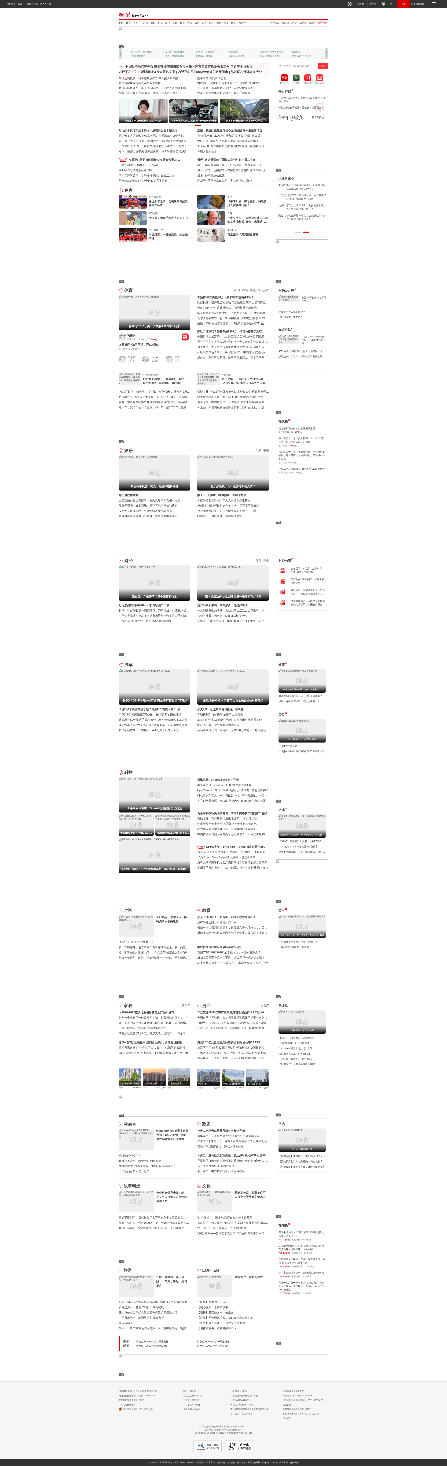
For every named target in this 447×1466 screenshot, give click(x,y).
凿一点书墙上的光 (171, 51)
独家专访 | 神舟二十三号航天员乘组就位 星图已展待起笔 (232, 1141)
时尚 (128, 910)
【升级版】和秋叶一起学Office (295, 1058)
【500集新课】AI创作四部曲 (294, 1043)
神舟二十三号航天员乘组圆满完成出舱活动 (302, 468)
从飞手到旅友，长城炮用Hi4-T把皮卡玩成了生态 (149, 730)
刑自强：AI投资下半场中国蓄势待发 (227, 159)
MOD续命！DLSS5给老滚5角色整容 (298, 846)
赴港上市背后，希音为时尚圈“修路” (140, 1160)
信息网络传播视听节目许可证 (296, 1409)
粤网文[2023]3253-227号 (242, 1405)
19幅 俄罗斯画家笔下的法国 (294, 947)
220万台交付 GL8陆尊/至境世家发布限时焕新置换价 (229, 719)
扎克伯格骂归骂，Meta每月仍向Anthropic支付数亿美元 (231, 800)
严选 (282, 1124)
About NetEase (187, 1462)
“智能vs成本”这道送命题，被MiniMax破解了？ (147, 1166)
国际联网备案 (189, 1391)
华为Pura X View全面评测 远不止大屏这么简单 (226, 857)
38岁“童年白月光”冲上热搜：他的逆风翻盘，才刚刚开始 (153, 1052)
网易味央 (285, 22)
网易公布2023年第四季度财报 (152, 1345)
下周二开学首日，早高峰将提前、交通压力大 (147, 175)
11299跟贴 (309, 1266)
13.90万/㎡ (264, 1087)
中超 (253, 290)
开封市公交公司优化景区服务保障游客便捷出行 (148, 1312)
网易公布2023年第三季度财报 (213, 1345)
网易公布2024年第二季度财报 (152, 1341)
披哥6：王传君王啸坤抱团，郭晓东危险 (221, 495)
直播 (182, 22)
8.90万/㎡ (137, 1087)
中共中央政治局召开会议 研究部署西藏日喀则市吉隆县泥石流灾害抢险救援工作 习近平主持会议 (185, 66)
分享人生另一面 (299, 51)
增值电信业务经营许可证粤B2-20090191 (138, 1391)
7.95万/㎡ (215, 1087)
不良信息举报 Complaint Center (262, 1462)
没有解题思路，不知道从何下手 (216, 922)
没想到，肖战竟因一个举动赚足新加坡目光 (145, 510)
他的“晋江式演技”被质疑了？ (136, 942)
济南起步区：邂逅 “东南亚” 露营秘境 (141, 1307)
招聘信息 (221, 1462)
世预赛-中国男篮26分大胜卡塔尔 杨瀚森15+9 (225, 297)
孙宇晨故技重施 (128, 495)
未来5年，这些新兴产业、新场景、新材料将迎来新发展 (153, 83)
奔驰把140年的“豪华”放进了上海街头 (220, 714)
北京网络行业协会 (238, 1391)
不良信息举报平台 (191, 1405)
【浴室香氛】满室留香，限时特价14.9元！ (302, 1156)
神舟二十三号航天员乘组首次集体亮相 (221, 1130)
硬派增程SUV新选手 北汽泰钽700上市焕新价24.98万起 (153, 719)
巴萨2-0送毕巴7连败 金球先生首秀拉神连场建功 (227, 307)
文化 (175, 22)
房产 (197, 22)
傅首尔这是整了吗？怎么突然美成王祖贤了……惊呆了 (152, 1033)
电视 (266, 450)
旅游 (128, 1270)
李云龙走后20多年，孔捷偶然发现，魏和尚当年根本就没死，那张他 (302, 207)
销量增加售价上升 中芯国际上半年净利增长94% (227, 823)
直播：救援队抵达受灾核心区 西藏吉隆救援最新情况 (229, 130)
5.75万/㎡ (240, 1087)
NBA (237, 290)
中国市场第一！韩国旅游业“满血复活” (142, 1317)
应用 (20, 4)
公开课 (294, 22)
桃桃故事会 (286, 179)
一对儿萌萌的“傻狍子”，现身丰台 (139, 165)
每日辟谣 (285, 91)
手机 (201, 847)
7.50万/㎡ (161, 1087)
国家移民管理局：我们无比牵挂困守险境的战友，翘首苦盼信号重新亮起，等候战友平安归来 (302, 455)
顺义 (170, 1087)
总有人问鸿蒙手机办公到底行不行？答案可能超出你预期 (232, 862)
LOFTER (210, 1270)
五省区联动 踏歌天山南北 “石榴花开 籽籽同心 (225, 92)
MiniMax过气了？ (129, 1155)
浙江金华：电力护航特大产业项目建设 (221, 1171)
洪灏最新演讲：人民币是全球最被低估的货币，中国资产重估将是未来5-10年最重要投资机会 (308, 603)
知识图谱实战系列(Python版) (294, 1053)
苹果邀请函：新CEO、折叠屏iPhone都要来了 (225, 785)
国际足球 (263, 290)
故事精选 (132, 1185)
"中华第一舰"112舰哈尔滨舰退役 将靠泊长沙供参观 (228, 135)
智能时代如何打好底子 (211, 78)
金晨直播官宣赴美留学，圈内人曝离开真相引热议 (149, 500)
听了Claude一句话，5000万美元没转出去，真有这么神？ (233, 790)
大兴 (224, 1087)
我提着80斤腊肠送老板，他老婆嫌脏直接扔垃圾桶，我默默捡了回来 (302, 197)
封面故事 (167, 56)
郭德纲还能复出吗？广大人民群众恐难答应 (223, 500)
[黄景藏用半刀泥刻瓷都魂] (211, 235)
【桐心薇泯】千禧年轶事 (212, 1307)
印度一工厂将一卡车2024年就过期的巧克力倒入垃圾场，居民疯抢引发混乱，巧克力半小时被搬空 (302, 1286)
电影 (258, 450)
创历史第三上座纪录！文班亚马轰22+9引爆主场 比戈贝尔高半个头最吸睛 (245, 381)
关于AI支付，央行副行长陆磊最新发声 (231, 180)
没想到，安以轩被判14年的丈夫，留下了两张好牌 (228, 505)
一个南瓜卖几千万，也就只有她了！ (298, 941)
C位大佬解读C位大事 (238, 51)
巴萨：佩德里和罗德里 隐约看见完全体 (229, 170)
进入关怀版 (45, 4)
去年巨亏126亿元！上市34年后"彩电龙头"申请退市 (306, 570)
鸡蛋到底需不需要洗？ (291, 317)
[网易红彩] (185, 336)
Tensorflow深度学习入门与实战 (295, 1048)
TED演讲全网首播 (139, 56)
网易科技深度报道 (236, 56)
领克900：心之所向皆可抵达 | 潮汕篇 (220, 709)
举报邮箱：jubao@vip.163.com (297, 1395)
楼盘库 (265, 1005)
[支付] (384, 4)
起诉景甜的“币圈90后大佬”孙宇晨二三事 (144, 605)
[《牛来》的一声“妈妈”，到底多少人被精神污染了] (211, 202)
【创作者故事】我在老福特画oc (217, 1328)
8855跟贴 (306, 1239)
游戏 (282, 810)
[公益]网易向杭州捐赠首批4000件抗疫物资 (302, 751)
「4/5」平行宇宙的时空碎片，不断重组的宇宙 (314, 340)
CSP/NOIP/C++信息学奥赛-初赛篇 (297, 1064)
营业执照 (287, 1405)
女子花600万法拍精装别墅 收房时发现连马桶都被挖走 (230, 146)
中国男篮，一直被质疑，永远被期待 (168, 236)
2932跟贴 (308, 1253)
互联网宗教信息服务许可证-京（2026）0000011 (301, 1416)
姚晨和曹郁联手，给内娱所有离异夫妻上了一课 (226, 510)
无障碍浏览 (32, 4)
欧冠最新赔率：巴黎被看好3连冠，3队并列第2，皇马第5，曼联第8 (165, 381)
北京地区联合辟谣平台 (240, 1400)
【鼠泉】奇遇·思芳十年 (211, 1302)
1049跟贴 (306, 1276)
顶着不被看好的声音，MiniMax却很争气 (222, 615)
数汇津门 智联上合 (208, 83)
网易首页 (11, 4)
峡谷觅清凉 (126, 1323)
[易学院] (291, 117)
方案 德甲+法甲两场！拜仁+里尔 (139, 344)
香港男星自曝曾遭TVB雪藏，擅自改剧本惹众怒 (148, 516)
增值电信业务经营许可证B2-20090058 (137, 1395)
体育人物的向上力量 (269, 56)
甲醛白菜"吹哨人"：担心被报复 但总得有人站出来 (228, 140)
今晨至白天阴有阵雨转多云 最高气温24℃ (154, 159)
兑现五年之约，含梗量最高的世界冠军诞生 (168, 203)
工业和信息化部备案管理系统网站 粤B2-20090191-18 (223, 1426)
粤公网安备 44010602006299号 (138, 1409)
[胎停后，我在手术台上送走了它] (133, 218)
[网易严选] (373, 4)
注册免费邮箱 (417, 4)
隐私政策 (241, 1462)
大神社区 (274, 22)
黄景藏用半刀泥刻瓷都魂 (242, 234)
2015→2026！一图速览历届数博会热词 (143, 92)
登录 (403, 4)
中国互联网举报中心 (192, 1400)
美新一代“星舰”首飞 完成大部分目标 (220, 1146)
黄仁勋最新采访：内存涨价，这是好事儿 (222, 605)
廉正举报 (283, 1462)
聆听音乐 (200, 51)
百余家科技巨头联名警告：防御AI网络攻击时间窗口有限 (232, 813)
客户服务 (231, 1462)
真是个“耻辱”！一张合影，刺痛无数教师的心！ (226, 917)
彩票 (145, 22)
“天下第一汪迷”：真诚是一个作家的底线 (222, 1228)
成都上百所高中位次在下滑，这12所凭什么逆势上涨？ (231, 957)
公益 (282, 714)
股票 (258, 560)
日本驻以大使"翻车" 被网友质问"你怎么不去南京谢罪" (152, 146)
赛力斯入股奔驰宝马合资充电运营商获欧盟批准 (226, 828)
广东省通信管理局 (127, 1405)
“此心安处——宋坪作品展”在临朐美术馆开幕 (224, 1217)
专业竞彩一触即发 (300, 56)
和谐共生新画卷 (207, 151)
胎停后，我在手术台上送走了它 (168, 217)
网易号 (242, 22)
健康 (219, 22)
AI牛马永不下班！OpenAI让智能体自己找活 (232, 165)
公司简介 (200, 1462)
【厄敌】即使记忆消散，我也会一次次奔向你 (225, 1317)
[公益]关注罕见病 (288, 746)
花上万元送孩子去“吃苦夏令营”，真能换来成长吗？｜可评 (233, 962)
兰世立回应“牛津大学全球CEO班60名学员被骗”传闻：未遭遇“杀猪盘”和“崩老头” (247, 220)
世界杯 (137, 22)
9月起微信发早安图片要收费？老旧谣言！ (301, 107)
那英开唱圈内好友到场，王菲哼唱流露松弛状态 (148, 505)
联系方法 (210, 1462)
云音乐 (312, 22)
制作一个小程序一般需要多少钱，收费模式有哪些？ (151, 1017)
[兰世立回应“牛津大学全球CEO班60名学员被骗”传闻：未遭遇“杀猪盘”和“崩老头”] (211, 218)
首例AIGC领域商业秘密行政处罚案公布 (143, 180)
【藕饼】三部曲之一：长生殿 (215, 1312)
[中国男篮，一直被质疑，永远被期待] (133, 235)
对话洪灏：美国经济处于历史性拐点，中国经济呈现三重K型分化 (308, 592)
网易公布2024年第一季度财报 (213, 1341)
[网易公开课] (361, 4)
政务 (233, 22)
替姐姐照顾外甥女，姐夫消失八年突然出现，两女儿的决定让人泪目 (301, 217)
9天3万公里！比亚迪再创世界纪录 (218, 724)
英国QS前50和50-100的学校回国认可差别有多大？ (229, 952)
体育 (128, 22)
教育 (189, 22)
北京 (226, 22)
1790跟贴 (306, 1293)
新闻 (121, 22)
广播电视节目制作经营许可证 (244, 1395)
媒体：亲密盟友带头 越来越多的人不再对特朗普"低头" (152, 151)
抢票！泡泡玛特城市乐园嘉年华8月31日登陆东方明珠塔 (153, 1302)
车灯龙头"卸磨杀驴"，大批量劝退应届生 (307, 581)
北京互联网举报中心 (192, 1395)
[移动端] (350, 4)
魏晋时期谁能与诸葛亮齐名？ (314, 299)
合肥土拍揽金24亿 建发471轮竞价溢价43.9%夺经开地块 (232, 1022)
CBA (245, 290)
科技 (160, 22)
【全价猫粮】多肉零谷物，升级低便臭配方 (302, 1166)
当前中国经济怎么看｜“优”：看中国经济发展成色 (149, 78)
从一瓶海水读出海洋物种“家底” (216, 1165)
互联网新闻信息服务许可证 (131, 1400)
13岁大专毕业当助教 (205, 56)
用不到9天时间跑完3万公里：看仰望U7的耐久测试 (150, 714)
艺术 (282, 910)
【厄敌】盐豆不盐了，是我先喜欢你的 (221, 1323)
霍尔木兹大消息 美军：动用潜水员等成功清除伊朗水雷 (152, 140)
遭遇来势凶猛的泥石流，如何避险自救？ (301, 696)
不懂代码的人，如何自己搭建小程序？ (142, 1028)
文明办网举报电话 (191, 1409)
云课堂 (283, 1005)
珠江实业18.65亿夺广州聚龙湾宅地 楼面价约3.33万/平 (230, 1012)
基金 (266, 560)
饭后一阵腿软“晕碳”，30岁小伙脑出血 (299, 701)
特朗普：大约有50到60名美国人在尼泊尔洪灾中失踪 (151, 135)
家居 (204, 22)
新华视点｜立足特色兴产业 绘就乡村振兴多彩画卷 (228, 1135)
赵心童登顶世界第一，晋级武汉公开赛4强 (301, 1272)
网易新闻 (134, 14)
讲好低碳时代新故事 (269, 51)
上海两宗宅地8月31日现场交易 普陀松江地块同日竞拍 (230, 1047)
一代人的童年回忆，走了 (134, 1171)
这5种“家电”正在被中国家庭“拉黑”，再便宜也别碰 (150, 1042)
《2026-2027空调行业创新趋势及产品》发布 (146, 1012)
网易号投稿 (318, 117)
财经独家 (285, 560)
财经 (153, 22)
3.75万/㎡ (185, 1087)
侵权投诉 (294, 1462)
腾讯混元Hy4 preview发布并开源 (218, 779)
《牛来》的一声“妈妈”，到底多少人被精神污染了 (246, 203)
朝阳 (121, 1087)
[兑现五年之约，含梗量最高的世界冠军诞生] (133, 202)
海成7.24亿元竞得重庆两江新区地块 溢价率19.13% (228, 1042)
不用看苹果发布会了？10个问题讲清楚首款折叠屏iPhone (232, 867)
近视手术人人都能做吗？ (292, 311)
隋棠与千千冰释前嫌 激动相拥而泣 (219, 516)
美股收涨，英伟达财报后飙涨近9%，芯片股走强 (227, 818)
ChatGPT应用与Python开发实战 (296, 1038)
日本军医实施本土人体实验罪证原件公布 (222, 88)
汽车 (211, 22)
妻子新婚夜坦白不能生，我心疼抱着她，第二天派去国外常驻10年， (302, 187)
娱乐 (167, 22)
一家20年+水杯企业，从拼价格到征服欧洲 (145, 620)
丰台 (145, 1087)
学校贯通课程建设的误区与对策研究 (219, 947)
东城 (248, 1087)
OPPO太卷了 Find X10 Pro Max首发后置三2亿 (235, 846)
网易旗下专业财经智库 (141, 51)
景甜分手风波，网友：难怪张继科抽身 (228, 175)
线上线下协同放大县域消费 (135, 88)
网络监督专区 (317, 14)
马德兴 (131, 335)
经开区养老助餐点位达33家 (136, 170)
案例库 (186, 1005)
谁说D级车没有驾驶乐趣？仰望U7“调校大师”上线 (149, 709)
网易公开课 (286, 290)
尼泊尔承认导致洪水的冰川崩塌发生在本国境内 (148, 130)
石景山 (200, 1087)
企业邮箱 (303, 22)
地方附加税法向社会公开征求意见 (297, 428)
